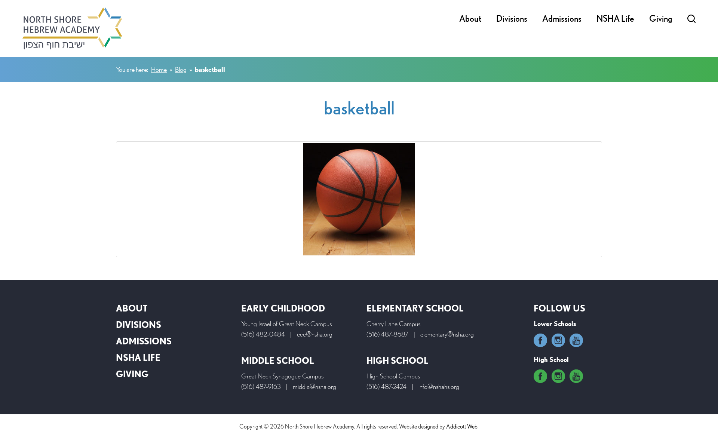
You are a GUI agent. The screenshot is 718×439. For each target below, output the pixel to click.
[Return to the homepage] (72, 28)
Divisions (511, 18)
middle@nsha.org (314, 386)
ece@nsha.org (314, 334)
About (470, 18)
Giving (660, 18)
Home (159, 69)
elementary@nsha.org (447, 334)
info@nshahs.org (438, 386)
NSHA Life (615, 18)
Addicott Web (462, 426)
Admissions (562, 18)
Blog (181, 69)
